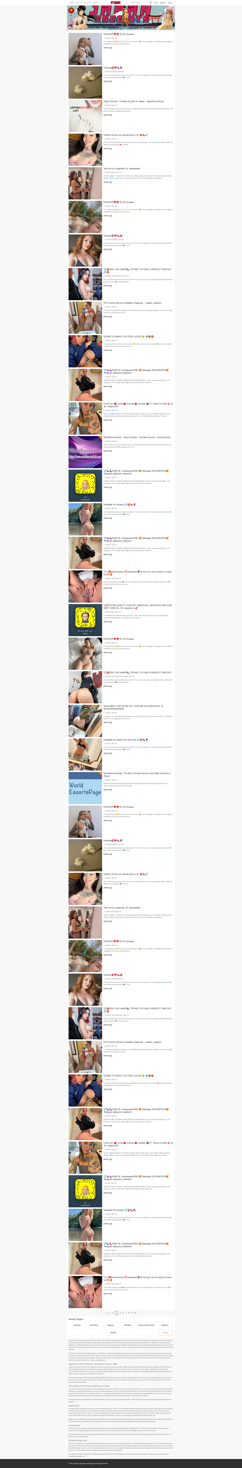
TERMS (95, 2)
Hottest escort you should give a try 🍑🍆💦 (126, 135)
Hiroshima (94, 1325)
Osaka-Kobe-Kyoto (146, 1325)
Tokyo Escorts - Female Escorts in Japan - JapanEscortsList (134, 101)
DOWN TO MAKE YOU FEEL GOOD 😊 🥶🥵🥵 (129, 336)
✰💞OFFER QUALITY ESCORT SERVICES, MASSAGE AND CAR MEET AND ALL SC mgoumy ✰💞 (138, 606)
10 (135, 1313)
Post (155, 3)
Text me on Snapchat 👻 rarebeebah (122, 168)
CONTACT (79, 2)
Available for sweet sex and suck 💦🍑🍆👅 (126, 739)
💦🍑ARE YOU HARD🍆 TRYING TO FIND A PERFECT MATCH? (137, 672)
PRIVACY (87, 2)
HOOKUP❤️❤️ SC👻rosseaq (119, 34)
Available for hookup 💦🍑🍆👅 (120, 504)
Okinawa (127, 1325)
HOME (71, 2)
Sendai (113, 1333)
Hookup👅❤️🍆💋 (113, 235)
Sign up (162, 3)
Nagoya (110, 1325)
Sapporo (165, 1325)
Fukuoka (77, 1325)
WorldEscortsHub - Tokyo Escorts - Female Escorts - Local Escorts (137, 437)
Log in (170, 3)
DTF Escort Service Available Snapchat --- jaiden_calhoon (132, 303)
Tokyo (165, 1333)
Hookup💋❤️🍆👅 (113, 67)
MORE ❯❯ (108, 48)
